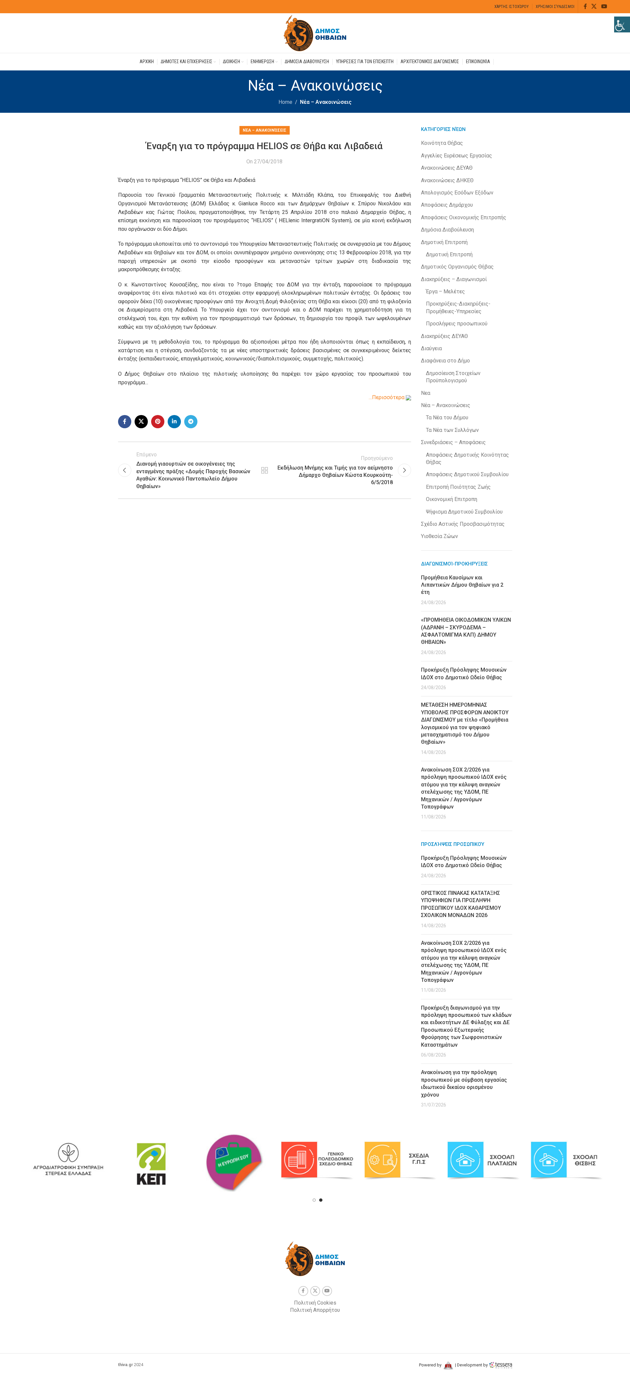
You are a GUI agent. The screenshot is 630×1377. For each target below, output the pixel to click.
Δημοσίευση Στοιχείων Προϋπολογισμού (453, 377)
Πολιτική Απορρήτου (315, 1310)
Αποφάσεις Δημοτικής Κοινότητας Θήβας (467, 458)
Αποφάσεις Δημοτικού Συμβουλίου (467, 474)
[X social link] (594, 6)
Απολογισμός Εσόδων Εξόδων (457, 192)
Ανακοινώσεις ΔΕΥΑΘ (447, 168)
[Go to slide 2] (320, 1200)
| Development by (471, 1364)
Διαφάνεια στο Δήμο (445, 360)
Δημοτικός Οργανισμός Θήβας (457, 267)
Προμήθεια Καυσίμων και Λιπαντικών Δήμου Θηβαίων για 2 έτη (462, 585)
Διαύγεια (431, 348)
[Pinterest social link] (157, 421)
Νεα (425, 393)
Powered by (430, 1364)
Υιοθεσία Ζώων (439, 536)
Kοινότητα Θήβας (442, 143)
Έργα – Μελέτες (445, 291)
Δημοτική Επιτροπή (444, 242)
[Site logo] (315, 32)
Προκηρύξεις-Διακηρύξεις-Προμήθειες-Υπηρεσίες (458, 307)
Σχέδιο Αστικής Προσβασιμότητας (463, 524)
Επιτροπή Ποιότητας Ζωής (458, 487)
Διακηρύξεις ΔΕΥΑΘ (444, 336)
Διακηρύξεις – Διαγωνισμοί (454, 279)
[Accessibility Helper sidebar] (622, 24)
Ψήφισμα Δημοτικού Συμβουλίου (464, 512)
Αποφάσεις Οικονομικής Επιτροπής (463, 217)
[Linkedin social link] (174, 421)
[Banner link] (68, 1160)
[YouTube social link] (604, 6)
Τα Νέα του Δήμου (447, 417)
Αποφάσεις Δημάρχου (447, 205)
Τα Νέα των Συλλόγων (452, 430)
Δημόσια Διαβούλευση (447, 230)
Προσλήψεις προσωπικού (456, 323)
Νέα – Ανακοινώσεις (326, 102)
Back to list (264, 470)
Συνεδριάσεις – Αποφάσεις (453, 442)
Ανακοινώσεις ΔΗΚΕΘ (447, 180)
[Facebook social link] (585, 6)
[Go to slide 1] (314, 1200)
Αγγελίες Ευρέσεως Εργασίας (456, 155)
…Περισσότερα (387, 397)
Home (285, 102)
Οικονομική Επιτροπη (451, 499)
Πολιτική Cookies (315, 1303)
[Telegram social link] (190, 421)
